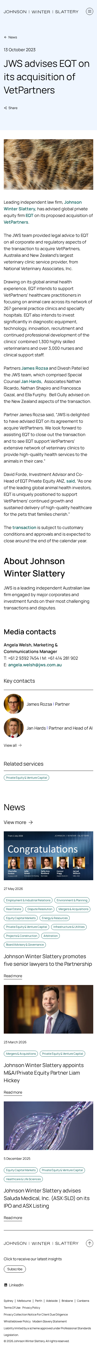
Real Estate (13, 909)
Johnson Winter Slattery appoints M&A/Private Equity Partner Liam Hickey (44, 1073)
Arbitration (51, 936)
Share (12, 108)
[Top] (89, 1243)
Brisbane (67, 1301)
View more (15, 822)
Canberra (83, 1301)
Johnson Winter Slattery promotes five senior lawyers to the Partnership (48, 960)
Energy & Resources (55, 918)
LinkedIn (16, 1285)
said (70, 481)
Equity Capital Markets (21, 918)
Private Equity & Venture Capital (26, 778)
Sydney (8, 1301)
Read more (13, 975)
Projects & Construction (21, 936)
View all (10, 745)
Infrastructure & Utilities (69, 927)
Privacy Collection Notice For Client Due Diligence (36, 1314)
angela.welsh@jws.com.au (35, 664)
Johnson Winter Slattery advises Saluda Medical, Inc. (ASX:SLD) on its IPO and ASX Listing (47, 1198)
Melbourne (24, 1301)
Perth (38, 1301)
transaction (24, 527)
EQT (29, 215)
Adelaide (52, 1301)
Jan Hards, (31, 381)
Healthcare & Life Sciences (23, 1179)
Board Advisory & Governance (25, 945)
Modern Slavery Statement (49, 1321)
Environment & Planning (72, 900)
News (12, 37)
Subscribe (14, 1269)
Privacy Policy (31, 1308)
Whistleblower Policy (17, 1321)
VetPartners (16, 222)
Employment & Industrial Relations (28, 900)
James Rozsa (34, 368)
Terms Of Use (12, 1308)
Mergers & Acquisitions (73, 909)
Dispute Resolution (40, 909)
